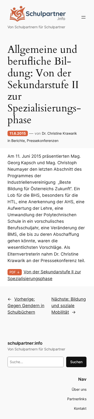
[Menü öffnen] (83, 17)
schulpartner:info (25, 343)
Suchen (76, 362)
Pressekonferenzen (42, 140)
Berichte (18, 140)
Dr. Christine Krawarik (59, 133)
